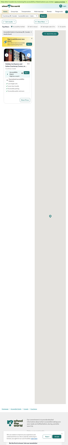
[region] (17, 55)
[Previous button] (6, 55)
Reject (47, 436)
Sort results (9, 22)
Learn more (34, 438)
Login (64, 6)
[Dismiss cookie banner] (62, 433)
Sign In (29, 44)
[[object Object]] (31, 38)
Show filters (41, 22)
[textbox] (20, 16)
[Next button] (66, 12)
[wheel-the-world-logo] (11, 6)
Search (43, 16)
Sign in (26, 72)
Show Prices (25, 100)
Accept (57, 436)
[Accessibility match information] (22, 73)
